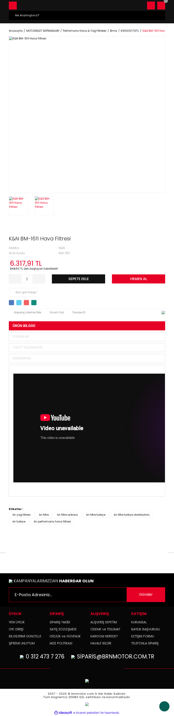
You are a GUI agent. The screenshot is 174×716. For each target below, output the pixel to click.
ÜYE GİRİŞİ (16, 629)
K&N (62, 248)
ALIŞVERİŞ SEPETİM (103, 622)
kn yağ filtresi (22, 515)
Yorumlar (20, 336)
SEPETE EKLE (78, 278)
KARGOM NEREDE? (104, 636)
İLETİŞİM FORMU (142, 636)
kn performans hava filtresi (52, 521)
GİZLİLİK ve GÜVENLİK (65, 636)
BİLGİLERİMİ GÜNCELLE (25, 636)
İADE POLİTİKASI (61, 643)
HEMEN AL (138, 278)
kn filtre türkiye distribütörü (132, 515)
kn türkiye (19, 521)
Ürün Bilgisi (23, 325)
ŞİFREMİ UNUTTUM (22, 643)
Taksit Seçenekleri (27, 347)
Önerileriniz (21, 358)
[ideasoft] (63, 713)
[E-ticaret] (86, 713)
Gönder (146, 594)
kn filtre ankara (67, 515)
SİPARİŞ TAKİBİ (60, 622)
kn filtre (44, 515)
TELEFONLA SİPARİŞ (145, 643)
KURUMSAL (139, 622)
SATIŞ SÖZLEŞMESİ (63, 629)
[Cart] (161, 6)
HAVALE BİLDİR (100, 643)
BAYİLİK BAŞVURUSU (145, 629)
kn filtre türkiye (95, 515)
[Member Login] (151, 6)
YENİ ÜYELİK (17, 622)
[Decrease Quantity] (15, 279)
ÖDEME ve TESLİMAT (105, 629)
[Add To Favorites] (25, 312)
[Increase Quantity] (39, 279)
